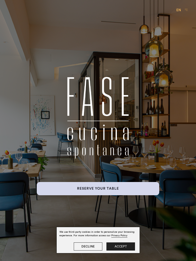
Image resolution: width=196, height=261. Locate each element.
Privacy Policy (119, 235)
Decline (88, 246)
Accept (121, 246)
